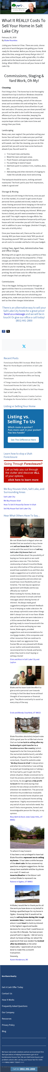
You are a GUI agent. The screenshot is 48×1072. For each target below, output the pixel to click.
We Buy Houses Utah (12, 500)
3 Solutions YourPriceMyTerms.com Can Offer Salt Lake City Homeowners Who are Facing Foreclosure (22, 375)
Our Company (8, 1012)
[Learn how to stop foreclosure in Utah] (23, 471)
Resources (6, 1018)
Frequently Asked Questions (14, 1006)
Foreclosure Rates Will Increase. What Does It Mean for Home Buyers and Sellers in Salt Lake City (23, 365)
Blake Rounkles (10, 40)
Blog (4, 1031)
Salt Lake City (9, 496)
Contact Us (7, 993)
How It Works (8, 999)
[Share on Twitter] (8, 331)
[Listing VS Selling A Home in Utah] (24, 428)
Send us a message (14, 314)
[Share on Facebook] (3, 331)
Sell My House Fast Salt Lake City (17, 508)
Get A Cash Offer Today (12, 987)
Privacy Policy (8, 1025)
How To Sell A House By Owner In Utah (20, 504)
